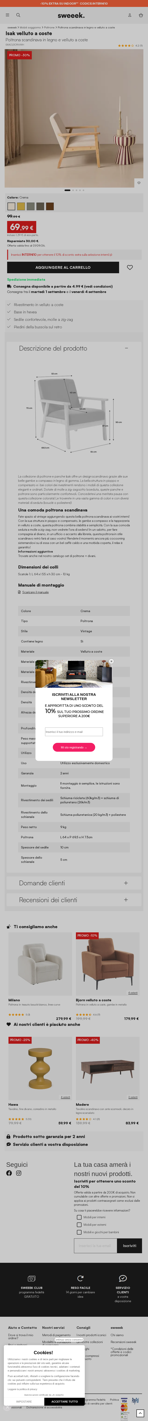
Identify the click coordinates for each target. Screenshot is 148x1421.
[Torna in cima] (140, 1413)
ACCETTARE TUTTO (64, 1401)
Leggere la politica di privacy (22, 1389)
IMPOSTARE (24, 1401)
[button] (7, 1406)
